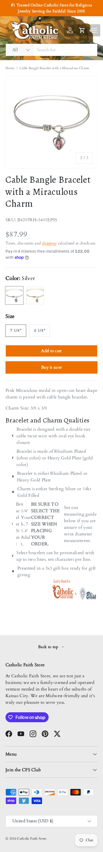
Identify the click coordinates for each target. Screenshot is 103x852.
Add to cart (51, 351)
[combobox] (51, 50)
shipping (49, 243)
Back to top (48, 646)
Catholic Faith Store (31, 838)
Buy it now (51, 367)
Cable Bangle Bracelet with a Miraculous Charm (54, 68)
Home (9, 68)
